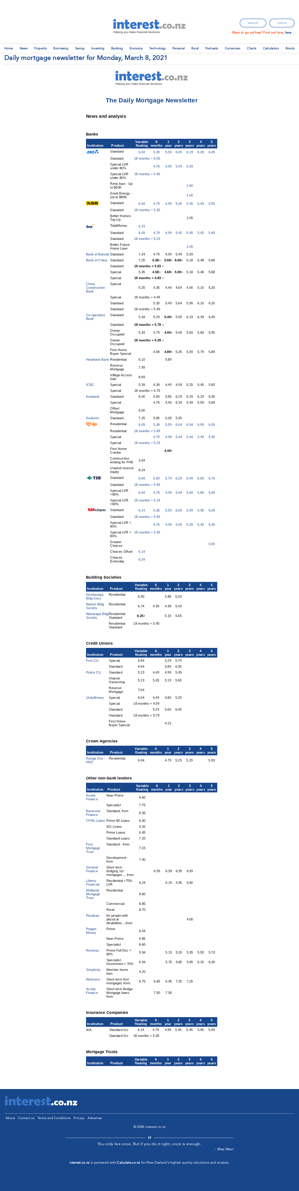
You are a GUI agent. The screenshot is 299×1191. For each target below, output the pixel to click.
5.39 (156, 152)
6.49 (212, 152)
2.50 (189, 185)
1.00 (189, 195)
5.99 (212, 492)
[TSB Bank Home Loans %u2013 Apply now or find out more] (94, 479)
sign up (253, 23)
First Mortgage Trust (93, 848)
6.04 (142, 152)
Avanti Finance (92, 797)
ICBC (90, 385)
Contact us (26, 1118)
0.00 (212, 544)
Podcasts (211, 48)
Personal (178, 48)
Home (8, 48)
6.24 (142, 559)
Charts (251, 48)
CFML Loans (95, 820)
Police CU (93, 672)
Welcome (93, 979)
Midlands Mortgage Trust (93, 894)
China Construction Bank (95, 287)
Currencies (232, 48)
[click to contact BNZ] (91, 227)
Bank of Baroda (97, 254)
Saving (80, 48)
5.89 (200, 492)
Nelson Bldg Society (95, 606)
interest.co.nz (79, 1162)
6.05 (179, 510)
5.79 (168, 478)
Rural (195, 48)
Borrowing (60, 48)
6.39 (200, 152)
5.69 (189, 492)
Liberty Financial (92, 882)
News (24, 48)
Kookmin (92, 418)
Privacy (79, 1118)
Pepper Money (91, 930)
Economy (136, 48)
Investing (98, 48)
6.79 (212, 478)
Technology (157, 48)
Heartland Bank (97, 359)
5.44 (179, 437)
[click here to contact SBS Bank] (91, 425)
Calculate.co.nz (128, 1162)
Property (40, 48)
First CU (92, 660)
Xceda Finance (92, 991)
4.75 (156, 524)
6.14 (142, 510)
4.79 (156, 166)
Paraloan (92, 915)
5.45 (179, 203)
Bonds (290, 48)
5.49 (179, 166)
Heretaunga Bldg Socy (94, 596)
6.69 (200, 478)
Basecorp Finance (93, 813)
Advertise (95, 1118)
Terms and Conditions (53, 1118)
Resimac (92, 950)
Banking (117, 48)
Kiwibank (92, 396)
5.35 (156, 510)
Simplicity (93, 970)
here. (289, 32)
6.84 (142, 478)
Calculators (271, 48)
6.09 (179, 152)
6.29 (179, 478)
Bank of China (96, 260)
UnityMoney (95, 697)
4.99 (168, 166)
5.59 (168, 152)
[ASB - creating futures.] (92, 204)
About (10, 1118)
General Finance (92, 869)
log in (282, 23)
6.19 (189, 152)
